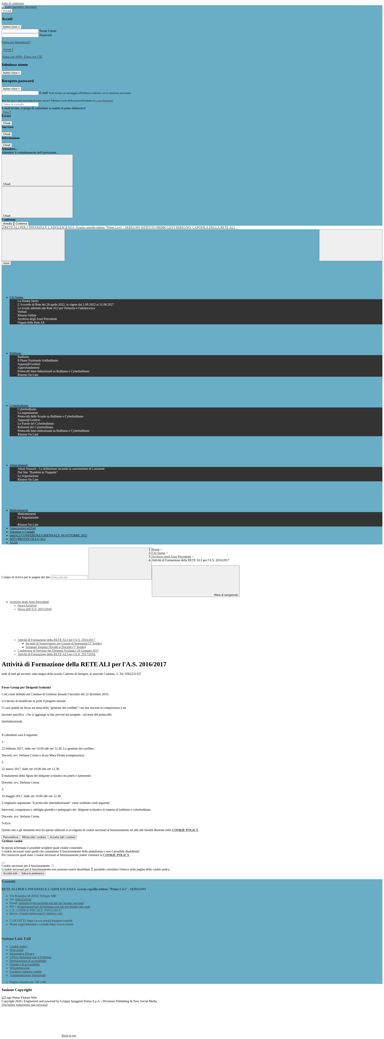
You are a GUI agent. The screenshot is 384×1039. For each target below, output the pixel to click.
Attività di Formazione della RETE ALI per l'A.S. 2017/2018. (57, 654)
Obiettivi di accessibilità (25, 964)
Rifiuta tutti (34, 837)
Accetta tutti (62, 837)
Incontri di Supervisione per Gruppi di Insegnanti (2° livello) (64, 643)
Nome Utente (47, 31)
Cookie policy (18, 946)
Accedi (7, 10)
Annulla (7, 223)
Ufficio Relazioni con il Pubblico (30, 957)
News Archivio (27, 605)
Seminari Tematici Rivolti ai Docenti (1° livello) (56, 647)
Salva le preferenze (32, 873)
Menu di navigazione (225, 594)
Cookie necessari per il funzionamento (26, 865)
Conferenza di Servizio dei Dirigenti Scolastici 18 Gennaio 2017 (58, 650)
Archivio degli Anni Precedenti (171, 556)
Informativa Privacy (22, 953)
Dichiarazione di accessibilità (28, 961)
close (6, 263)
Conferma (21, 223)
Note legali (16, 950)
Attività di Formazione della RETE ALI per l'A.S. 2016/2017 (57, 640)
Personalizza (10, 837)
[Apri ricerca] (350, 245)
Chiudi (6, 123)
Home (156, 549)
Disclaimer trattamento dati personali (25, 1004)
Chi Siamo (158, 553)
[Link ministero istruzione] (19, 7)
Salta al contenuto (13, 3)
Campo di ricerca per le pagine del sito (26, 577)
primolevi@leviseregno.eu (51, 903)
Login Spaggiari (104, 100)
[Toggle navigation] (33, 245)
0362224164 (23, 899)
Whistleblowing (20, 968)
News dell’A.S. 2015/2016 (35, 609)
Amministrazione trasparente (28, 975)
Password (45, 35)
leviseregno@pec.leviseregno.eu (53, 906)
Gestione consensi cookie (26, 971)
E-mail (43, 92)
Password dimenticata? (16, 42)
